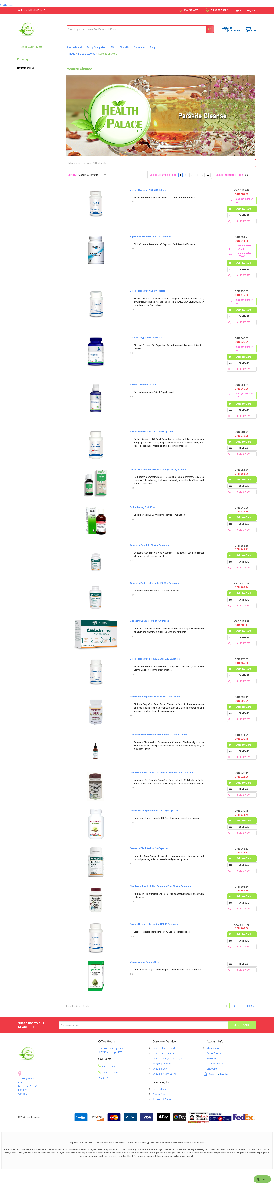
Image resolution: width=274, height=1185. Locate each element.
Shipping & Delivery (163, 1099)
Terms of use (159, 1089)
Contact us (139, 47)
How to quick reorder (164, 1053)
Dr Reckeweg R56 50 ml (142, 507)
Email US (103, 1078)
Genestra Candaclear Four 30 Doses (149, 621)
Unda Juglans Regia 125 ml (145, 962)
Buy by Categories (96, 47)
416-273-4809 (108, 1067)
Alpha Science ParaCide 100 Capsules (150, 236)
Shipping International (165, 1074)
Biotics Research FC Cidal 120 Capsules (151, 431)
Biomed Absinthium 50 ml (144, 384)
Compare (243, 215)
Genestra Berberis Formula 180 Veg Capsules (154, 583)
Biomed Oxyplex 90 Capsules (146, 337)
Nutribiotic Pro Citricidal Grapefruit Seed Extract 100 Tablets (162, 772)
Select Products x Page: (229, 174)
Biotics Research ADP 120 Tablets (148, 190)
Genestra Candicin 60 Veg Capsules (149, 545)
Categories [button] (29, 47)
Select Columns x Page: (163, 174)
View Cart (212, 1069)
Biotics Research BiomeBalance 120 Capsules (155, 658)
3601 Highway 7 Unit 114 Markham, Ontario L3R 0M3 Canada (28, 1086)
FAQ (113, 47)
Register (251, 10)
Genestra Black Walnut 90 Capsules (149, 848)
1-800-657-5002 (109, 1073)
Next (249, 1005)
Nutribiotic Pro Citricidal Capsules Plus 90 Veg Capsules (160, 886)
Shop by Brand (74, 47)
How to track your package (167, 1058)
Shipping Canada (162, 1064)
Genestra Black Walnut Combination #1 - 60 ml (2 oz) (158, 734)
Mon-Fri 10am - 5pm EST (111, 1048)
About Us (124, 47)
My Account (213, 1048)
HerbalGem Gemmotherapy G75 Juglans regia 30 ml (158, 469)
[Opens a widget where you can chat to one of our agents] (262, 1179)
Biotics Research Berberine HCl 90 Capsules (154, 924)
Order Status (214, 1053)
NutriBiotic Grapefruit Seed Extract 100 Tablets (155, 696)
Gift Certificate (215, 1064)
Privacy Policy (160, 1094)
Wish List (211, 1058)
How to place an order (165, 1048)
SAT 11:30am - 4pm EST (110, 1052)
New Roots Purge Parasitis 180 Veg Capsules (154, 810)
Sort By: (72, 174)
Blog (152, 47)
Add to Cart (243, 208)
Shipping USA (160, 1069)
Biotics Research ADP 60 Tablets (147, 290)
